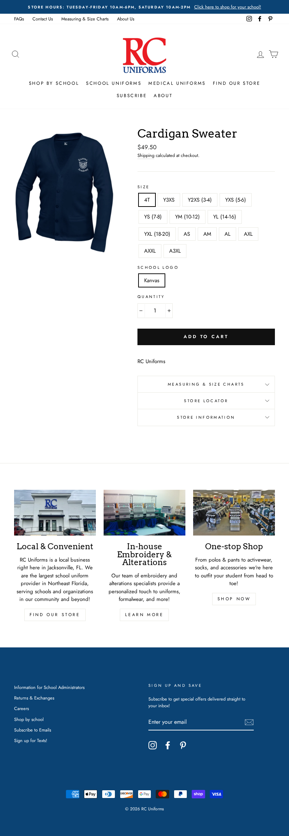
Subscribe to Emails (32, 730)
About (163, 95)
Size (143, 187)
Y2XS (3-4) (200, 200)
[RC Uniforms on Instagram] (152, 745)
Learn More (144, 615)
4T (147, 200)
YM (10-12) (187, 217)
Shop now (234, 599)
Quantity (151, 296)
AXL (248, 234)
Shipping (145, 155)
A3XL (175, 251)
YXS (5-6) (235, 200)
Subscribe (132, 95)
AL (227, 234)
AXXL (150, 251)
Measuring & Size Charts (85, 18)
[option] (144, 7)
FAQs (19, 18)
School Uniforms (113, 83)
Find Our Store (236, 83)
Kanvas (151, 280)
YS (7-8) (153, 217)
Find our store (55, 615)
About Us (125, 18)
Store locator (206, 401)
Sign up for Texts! (30, 740)
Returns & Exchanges (34, 698)
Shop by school (29, 719)
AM (207, 234)
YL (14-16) (224, 217)
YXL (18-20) (157, 234)
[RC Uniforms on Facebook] (168, 745)
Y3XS (168, 200)
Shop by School (54, 83)
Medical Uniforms (177, 83)
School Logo (158, 267)
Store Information (206, 417)
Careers (21, 708)
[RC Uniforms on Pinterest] (183, 745)
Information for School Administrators (49, 687)
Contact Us (42, 18)
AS (187, 234)
